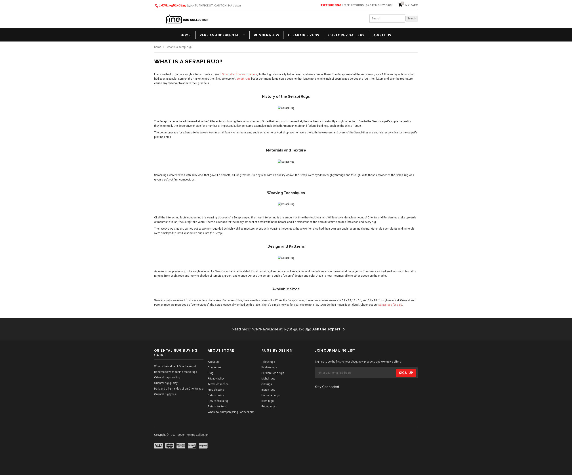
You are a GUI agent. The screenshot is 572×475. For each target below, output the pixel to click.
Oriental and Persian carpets (239, 74)
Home (157, 47)
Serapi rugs (243, 78)
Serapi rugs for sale (390, 304)
